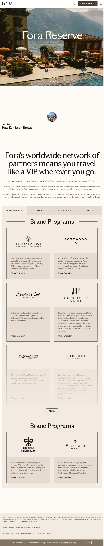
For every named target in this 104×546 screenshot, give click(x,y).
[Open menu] (101, 4)
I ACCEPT (86, 543)
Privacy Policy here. (68, 542)
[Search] (74, 4)
